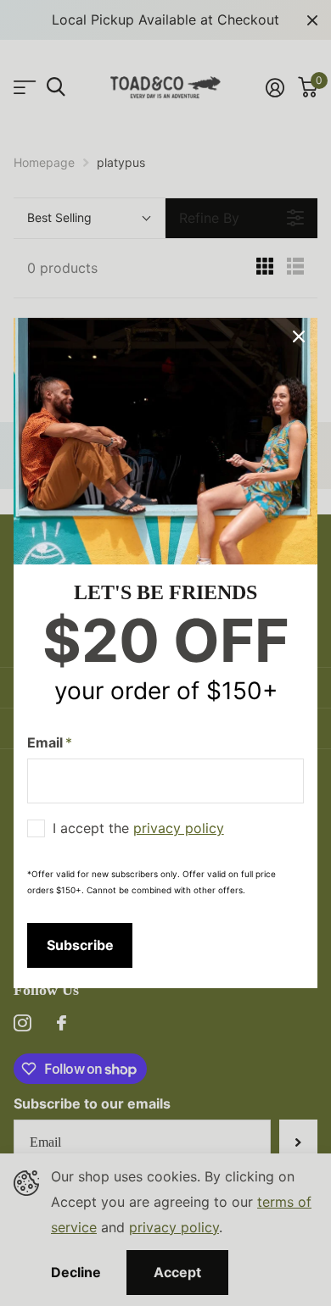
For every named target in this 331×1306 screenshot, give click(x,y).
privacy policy (178, 828)
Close (298, 336)
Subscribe (80, 944)
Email (49, 742)
